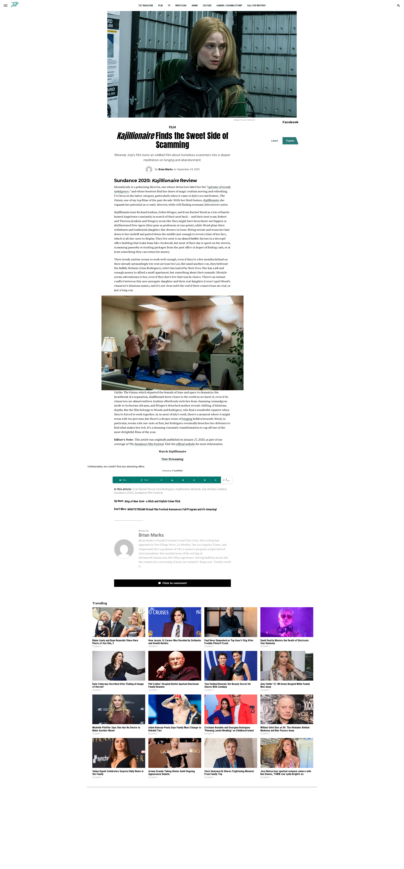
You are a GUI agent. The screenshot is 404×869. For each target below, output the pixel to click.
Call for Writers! (256, 5)
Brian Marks (165, 169)
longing (187, 419)
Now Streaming (172, 459)
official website (185, 444)
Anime (195, 5)
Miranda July (198, 489)
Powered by (167, 471)
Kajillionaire (211, 200)
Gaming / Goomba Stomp (229, 5)
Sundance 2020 (123, 493)
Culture (207, 5)
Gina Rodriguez (165, 489)
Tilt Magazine (145, 5)
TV (169, 5)
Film (160, 5)
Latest (274, 140)
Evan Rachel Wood (144, 489)
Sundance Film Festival (148, 444)
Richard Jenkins (217, 489)
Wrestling (181, 5)
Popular (290, 140)
